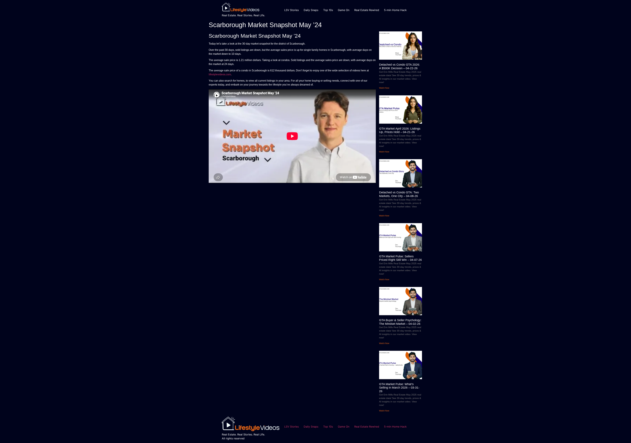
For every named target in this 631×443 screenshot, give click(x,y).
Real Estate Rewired (366, 10)
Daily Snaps (311, 10)
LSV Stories (291, 10)
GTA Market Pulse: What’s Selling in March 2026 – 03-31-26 (399, 387)
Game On (343, 10)
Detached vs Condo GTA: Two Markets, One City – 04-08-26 (399, 194)
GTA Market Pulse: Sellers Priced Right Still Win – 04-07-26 (400, 258)
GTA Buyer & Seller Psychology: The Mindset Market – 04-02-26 (400, 322)
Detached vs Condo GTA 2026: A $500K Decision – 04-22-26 (399, 66)
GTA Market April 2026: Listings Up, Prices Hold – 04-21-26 (399, 130)
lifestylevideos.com (220, 74)
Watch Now (384, 88)
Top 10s (328, 10)
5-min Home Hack (395, 10)
